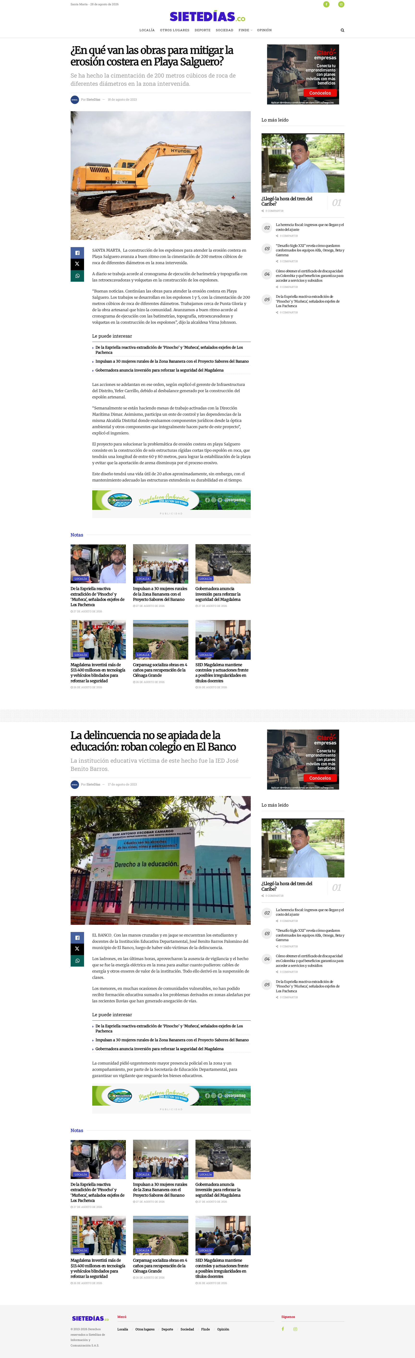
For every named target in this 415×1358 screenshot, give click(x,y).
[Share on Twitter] (77, 264)
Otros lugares (174, 30)
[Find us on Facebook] (326, 4)
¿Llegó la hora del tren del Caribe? (287, 201)
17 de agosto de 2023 (122, 784)
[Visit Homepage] (207, 15)
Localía (147, 30)
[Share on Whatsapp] (77, 276)
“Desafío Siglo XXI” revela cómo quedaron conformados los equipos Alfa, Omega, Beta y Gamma (310, 250)
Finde (244, 30)
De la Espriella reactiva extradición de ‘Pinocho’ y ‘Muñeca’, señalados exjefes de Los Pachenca (307, 301)
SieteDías (93, 99)
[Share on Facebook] (77, 253)
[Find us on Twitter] (334, 4)
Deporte (203, 30)
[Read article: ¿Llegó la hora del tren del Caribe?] (303, 163)
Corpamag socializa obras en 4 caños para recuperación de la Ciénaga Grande (160, 670)
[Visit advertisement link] (171, 500)
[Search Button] (342, 30)
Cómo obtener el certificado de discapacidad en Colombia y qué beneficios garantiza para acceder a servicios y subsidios (310, 276)
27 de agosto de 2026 (87, 611)
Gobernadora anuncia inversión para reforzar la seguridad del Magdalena (160, 370)
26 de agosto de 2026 (87, 687)
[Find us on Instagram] (341, 4)
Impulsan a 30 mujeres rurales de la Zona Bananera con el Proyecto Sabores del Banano (172, 361)
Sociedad (224, 30)
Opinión (264, 30)
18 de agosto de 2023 (122, 99)
